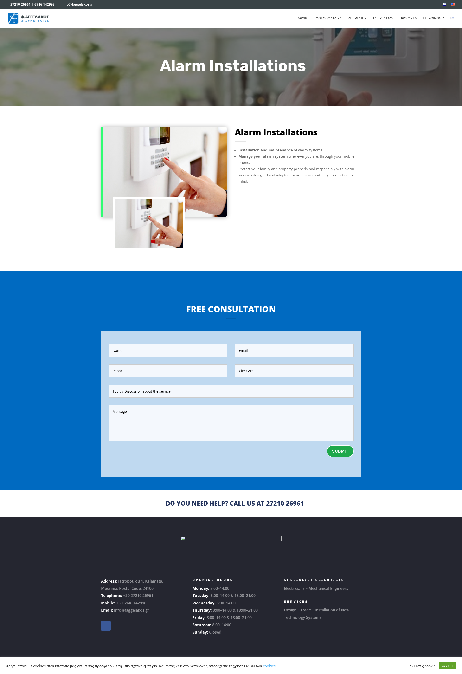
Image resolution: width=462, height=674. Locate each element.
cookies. (269, 665)
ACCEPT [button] (447, 665)
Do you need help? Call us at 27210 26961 (235, 503)
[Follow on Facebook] (106, 626)
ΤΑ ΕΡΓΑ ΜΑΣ (382, 18)
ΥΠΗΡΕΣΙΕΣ (357, 18)
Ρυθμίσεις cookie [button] (422, 666)
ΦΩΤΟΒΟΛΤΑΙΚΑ (329, 18)
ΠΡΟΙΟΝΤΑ (408, 18)
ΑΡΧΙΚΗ (304, 18)
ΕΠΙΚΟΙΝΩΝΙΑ (433, 18)
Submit (340, 451)
